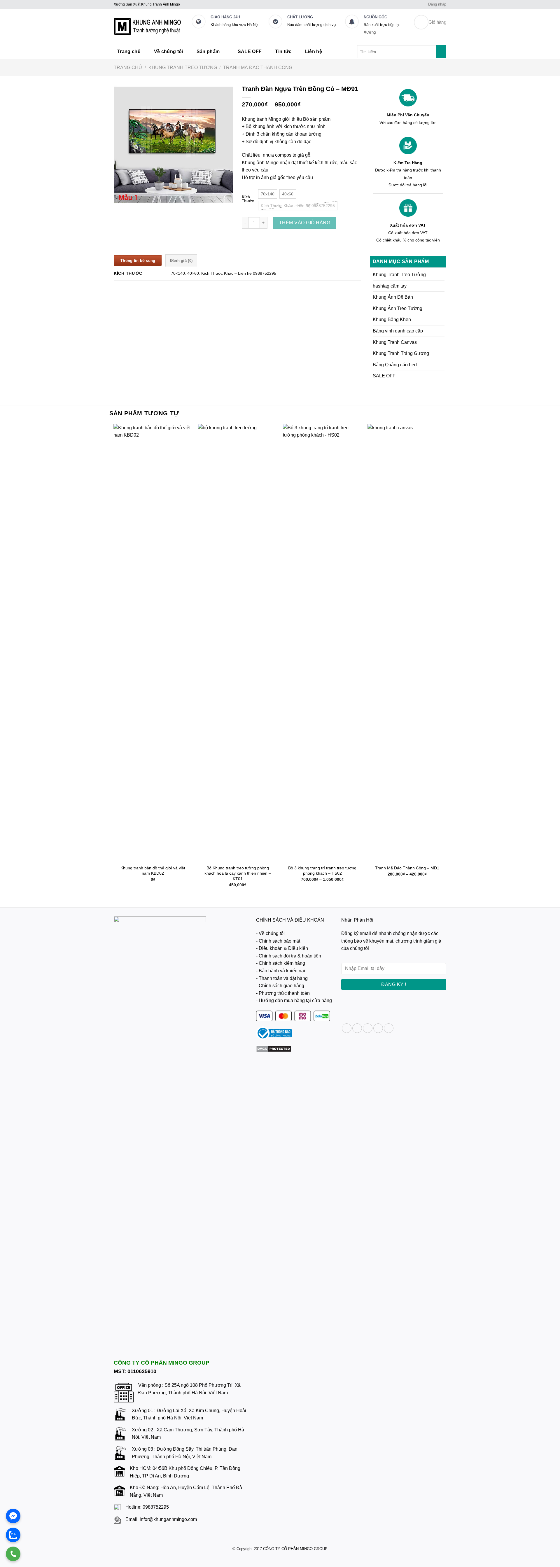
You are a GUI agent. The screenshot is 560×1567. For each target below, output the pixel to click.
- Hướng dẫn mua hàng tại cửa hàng (294, 1000)
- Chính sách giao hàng (280, 985)
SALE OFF (250, 51)
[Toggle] (442, 274)
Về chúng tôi (168, 51)
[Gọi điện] (13, 1554)
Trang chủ (129, 51)
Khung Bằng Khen (392, 319)
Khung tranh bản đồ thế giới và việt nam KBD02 (152, 871)
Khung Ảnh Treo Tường (397, 308)
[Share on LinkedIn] (388, 1028)
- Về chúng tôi (270, 933)
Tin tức (283, 51)
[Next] (446, 660)
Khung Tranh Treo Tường (182, 67)
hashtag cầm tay (390, 285)
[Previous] (113, 660)
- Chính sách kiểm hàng (280, 963)
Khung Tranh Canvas (395, 342)
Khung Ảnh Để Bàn (393, 297)
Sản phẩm (208, 51)
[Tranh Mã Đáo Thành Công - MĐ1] (407, 643)
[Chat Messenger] (13, 1516)
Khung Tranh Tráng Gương (401, 353)
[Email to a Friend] (367, 1028)
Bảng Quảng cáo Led (395, 364)
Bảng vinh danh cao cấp (398, 330)
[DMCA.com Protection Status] (273, 1048)
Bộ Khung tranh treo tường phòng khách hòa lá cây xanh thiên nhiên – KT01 (237, 873)
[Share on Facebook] (346, 1028)
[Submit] (441, 51)
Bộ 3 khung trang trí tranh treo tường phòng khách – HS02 (322, 871)
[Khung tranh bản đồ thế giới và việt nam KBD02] (152, 643)
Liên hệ (313, 51)
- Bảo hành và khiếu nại (280, 970)
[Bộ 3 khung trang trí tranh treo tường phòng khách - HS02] (322, 643)
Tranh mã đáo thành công (257, 67)
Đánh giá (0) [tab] (181, 260)
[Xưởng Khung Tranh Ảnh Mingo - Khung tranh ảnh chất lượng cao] (148, 26)
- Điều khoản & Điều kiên (282, 948)
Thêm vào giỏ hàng (304, 222)
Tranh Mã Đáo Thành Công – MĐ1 (407, 868)
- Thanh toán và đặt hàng (282, 978)
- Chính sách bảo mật (278, 941)
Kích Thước (248, 199)
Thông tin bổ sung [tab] (137, 260)
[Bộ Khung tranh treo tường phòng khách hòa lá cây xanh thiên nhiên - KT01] (237, 643)
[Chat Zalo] (13, 1535)
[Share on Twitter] (357, 1028)
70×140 (178, 273)
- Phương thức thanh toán (283, 993)
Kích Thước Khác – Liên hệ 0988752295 (238, 273)
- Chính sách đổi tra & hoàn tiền (288, 955)
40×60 (193, 273)
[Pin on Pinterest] (378, 1028)
